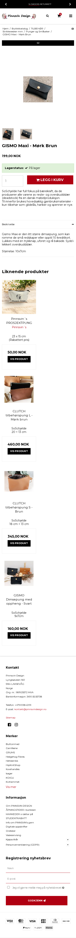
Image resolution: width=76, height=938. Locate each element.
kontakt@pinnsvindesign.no (30, 709)
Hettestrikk (12, 760)
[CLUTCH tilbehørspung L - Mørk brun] (19, 389)
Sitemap (10, 717)
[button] (38, 43)
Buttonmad (12, 744)
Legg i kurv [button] (52, 180)
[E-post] (38, 879)
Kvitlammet (12, 781)
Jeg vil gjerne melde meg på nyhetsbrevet (37, 887)
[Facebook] (11, 724)
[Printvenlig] (72, 28)
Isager (9, 773)
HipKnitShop (13, 765)
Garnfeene (12, 748)
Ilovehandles (12, 769)
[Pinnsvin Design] (19, 16)
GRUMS (10, 752)
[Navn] (38, 868)
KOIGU (10, 777)
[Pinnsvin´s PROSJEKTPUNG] (19, 297)
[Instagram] (18, 724)
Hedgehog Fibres (15, 756)
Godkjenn (35, 900)
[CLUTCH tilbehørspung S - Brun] (19, 481)
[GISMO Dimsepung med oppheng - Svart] (19, 573)
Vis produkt (19, 359)
